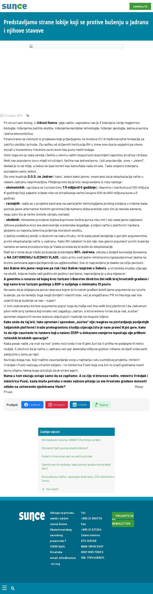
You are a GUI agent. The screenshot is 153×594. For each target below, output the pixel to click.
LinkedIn (82, 404)
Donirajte (140, 6)
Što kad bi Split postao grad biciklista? (65, 448)
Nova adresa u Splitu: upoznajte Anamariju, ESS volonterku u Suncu (78, 478)
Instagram (59, 404)
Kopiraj (104, 404)
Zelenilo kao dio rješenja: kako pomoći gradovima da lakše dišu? (76, 466)
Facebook (34, 404)
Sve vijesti (52, 489)
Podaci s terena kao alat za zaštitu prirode (67, 456)
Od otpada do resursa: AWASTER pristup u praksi (71, 439)
